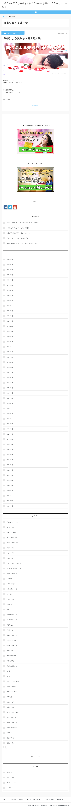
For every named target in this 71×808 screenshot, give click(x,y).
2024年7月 (10, 372)
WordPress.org (11, 788)
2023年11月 (10, 413)
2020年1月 (10, 490)
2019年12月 (10, 495)
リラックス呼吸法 (12, 573)
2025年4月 (10, 326)
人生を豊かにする (12, 589)
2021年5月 (10, 460)
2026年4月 (10, 280)
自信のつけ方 (10, 702)
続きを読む (35, 105)
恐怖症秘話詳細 (11, 655)
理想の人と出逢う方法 (13, 681)
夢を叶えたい (10, 625)
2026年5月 (10, 275)
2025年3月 (10, 331)
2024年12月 (10, 346)
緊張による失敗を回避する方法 (22, 38)
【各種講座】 (60, 799)
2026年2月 (10, 290)
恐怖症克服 (10, 650)
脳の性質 (9, 697)
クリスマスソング (12, 537)
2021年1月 (10, 475)
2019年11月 (10, 501)
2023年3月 (10, 454)
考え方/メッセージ (12, 691)
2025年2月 (10, 336)
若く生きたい (10, 732)
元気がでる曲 (10, 599)
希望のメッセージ (12, 635)
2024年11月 (10, 352)
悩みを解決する (11, 661)
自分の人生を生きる (12, 712)
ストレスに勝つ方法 (12, 542)
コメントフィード (12, 782)
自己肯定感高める (12, 727)
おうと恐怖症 (10, 527)
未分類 (8, 671)
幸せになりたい (11, 640)
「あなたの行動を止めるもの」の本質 (18, 228)
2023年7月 (10, 434)
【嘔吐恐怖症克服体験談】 (17, 799)
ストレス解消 (10, 548)
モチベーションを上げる (14, 563)
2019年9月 (10, 506)
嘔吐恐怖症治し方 (12, 620)
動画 (8, 609)
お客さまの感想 (11, 532)
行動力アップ (10, 738)
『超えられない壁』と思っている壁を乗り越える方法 (22, 222)
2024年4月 (10, 388)
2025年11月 (10, 300)
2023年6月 (10, 439)
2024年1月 (10, 403)
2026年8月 (10, 259)
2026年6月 (10, 270)
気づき (8, 676)
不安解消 (9, 578)
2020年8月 (10, 480)
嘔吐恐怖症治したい (12, 614)
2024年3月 (10, 393)
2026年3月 (10, 285)
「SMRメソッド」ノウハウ (14, 33)
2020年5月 (10, 485)
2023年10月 (10, 418)
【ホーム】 (5, 799)
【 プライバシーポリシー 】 (34, 799)
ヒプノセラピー (11, 558)
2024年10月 (10, 357)
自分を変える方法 (12, 722)
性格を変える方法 (12, 645)
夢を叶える (10, 630)
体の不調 (9, 594)
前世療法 (9, 604)
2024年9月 (10, 362)
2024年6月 (10, 377)
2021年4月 (10, 465)
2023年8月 (10, 429)
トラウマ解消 (10, 553)
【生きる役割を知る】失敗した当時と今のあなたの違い (23, 243)
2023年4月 (10, 449)
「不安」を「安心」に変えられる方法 (18, 238)
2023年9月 (10, 424)
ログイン (9, 772)
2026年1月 (10, 295)
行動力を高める (11, 743)
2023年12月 (10, 408)
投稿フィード (10, 777)
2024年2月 (10, 398)
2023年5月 (10, 444)
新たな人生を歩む (12, 666)
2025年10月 (10, 305)
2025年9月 (10, 311)
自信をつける (10, 707)
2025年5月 (10, 321)
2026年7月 (10, 264)
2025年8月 (10, 316)
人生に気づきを (11, 584)
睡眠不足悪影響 (11, 686)
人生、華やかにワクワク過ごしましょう (18, 233)
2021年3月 (10, 470)
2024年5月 (10, 382)
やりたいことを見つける (14, 568)
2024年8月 (10, 367)
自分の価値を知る (12, 717)
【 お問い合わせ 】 (49, 799)
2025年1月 (10, 341)
